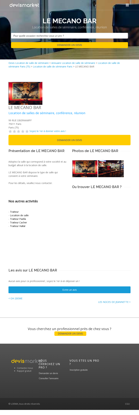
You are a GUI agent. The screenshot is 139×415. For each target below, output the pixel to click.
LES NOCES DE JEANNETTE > (114, 302)
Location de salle (19, 215)
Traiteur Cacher (18, 222)
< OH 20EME (15, 298)
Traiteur (14, 211)
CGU (127, 403)
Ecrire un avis (69, 289)
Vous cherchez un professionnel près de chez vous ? (69, 330)
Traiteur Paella (18, 218)
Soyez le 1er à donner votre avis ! (47, 131)
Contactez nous (25, 367)
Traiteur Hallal (17, 226)
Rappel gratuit (24, 370)
